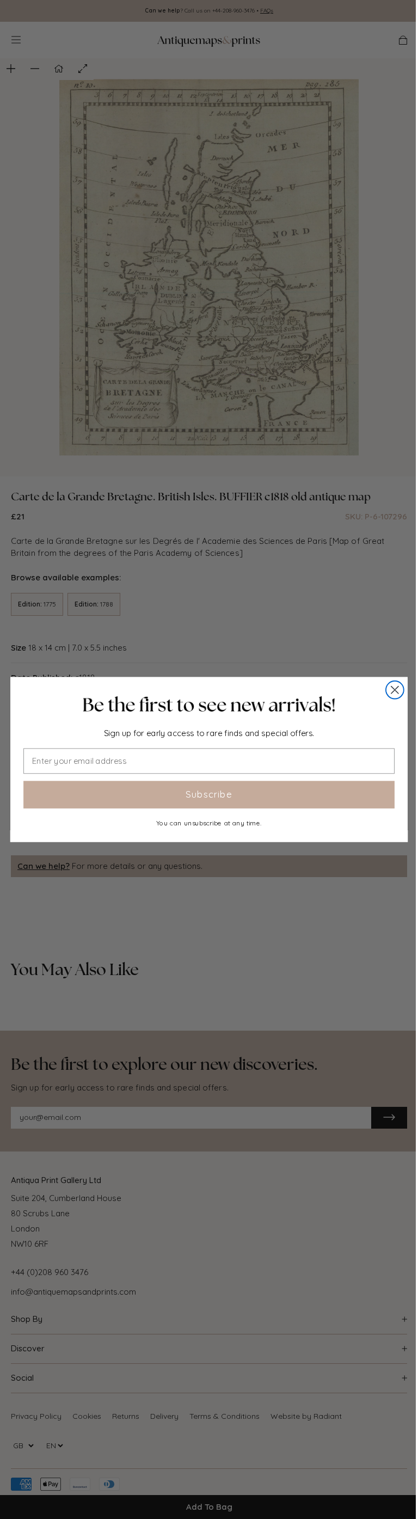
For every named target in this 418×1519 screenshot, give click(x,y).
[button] (209, 705)
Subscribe (209, 794)
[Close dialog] (395, 690)
